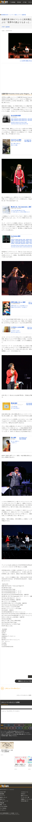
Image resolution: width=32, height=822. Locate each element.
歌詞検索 (13, 2)
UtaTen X (23, 793)
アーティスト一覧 (25, 797)
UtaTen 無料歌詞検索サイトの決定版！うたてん (9, 813)
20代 (13, 728)
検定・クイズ (3, 804)
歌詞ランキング (3, 797)
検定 (25, 2)
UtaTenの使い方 (24, 801)
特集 (20, 2)
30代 (19, 728)
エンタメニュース (4, 801)
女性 (19, 725)
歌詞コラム (2, 799)
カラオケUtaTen (3, 806)
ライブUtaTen (3, 808)
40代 (25, 728)
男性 (9, 725)
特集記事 (2, 802)
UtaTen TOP (3, 792)
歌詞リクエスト (24, 795)
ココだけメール (24, 792)
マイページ (2, 795)
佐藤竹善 (7, 26)
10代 (7, 728)
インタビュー (3, 810)
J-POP (3, 26)
